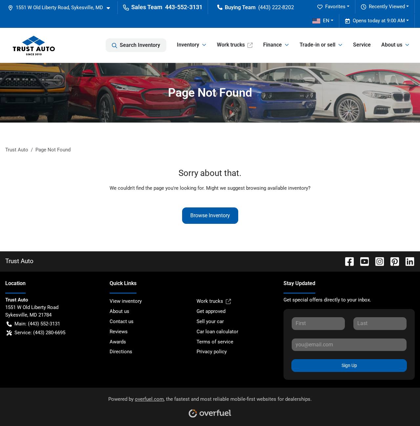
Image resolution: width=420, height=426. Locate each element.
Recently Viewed (387, 7)
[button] (61, 7)
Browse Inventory (210, 215)
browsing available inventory (277, 188)
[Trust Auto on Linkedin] (407, 261)
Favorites (335, 7)
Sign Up (349, 365)
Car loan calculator (217, 332)
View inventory (126, 301)
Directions (121, 352)
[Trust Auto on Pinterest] (392, 261)
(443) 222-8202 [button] (276, 7)
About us (119, 311)
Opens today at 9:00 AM (379, 21)
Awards (118, 342)
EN (326, 21)
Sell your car (210, 321)
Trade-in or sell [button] (317, 45)
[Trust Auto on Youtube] (361, 261)
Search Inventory (140, 45)
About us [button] (391, 45)
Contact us (122, 321)
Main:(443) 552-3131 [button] (37, 324)
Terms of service (215, 342)
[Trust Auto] (33, 45)
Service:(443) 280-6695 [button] (39, 333)
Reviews (119, 332)
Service (362, 45)
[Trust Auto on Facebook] (346, 261)
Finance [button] (272, 45)
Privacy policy (212, 352)
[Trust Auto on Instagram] (377, 261)
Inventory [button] (188, 45)
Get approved (211, 311)
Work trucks (231, 45)
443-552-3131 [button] (183, 7)
